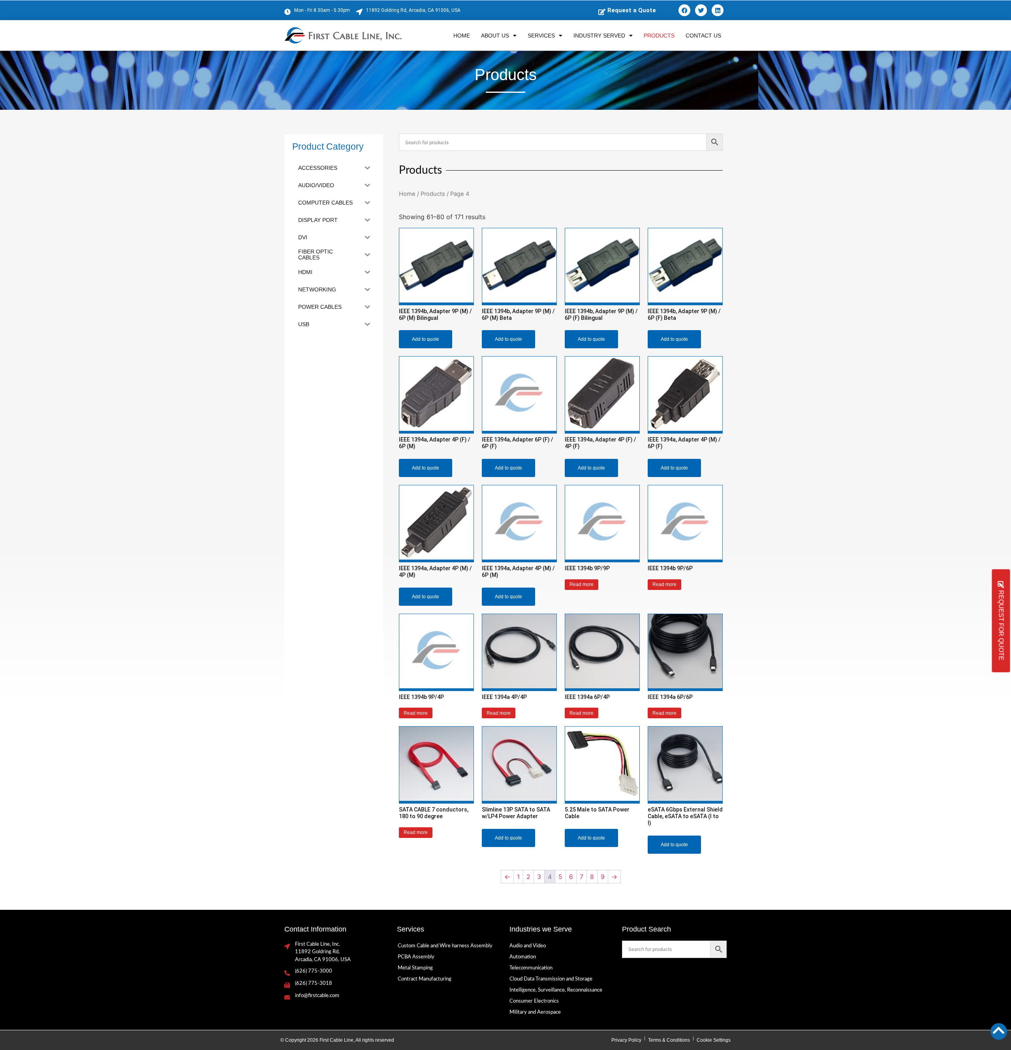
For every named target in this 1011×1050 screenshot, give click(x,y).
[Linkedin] (717, 10)
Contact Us (703, 35)
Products (659, 35)
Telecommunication (530, 968)
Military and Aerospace (535, 1012)
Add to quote (425, 339)
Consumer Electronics (534, 1001)
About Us (495, 35)
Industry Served (599, 35)
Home (461, 35)
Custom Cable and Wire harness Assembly (445, 946)
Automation (522, 957)
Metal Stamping (415, 968)
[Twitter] (701, 10)
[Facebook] (684, 10)
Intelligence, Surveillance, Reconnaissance (555, 990)
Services (541, 35)
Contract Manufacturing (424, 979)
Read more (581, 584)
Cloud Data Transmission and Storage (550, 979)
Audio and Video (527, 946)
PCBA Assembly (416, 957)
